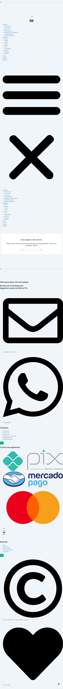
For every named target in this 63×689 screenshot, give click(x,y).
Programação (7, 48)
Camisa (4, 56)
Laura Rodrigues (8, 30)
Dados (5, 39)
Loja (4, 55)
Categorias (5, 37)
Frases (5, 42)
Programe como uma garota (11, 32)
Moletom (5, 60)
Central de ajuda (7, 548)
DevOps (6, 40)
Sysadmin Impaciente (9, 35)
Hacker (6, 45)
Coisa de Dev (7, 27)
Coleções (5, 24)
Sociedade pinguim (8, 34)
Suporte (6, 50)
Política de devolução (8, 550)
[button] (31, 125)
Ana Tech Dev (7, 26)
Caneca (4, 58)
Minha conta (6, 546)
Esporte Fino (6, 431)
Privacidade (5, 551)
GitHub (6, 43)
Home (4, 545)
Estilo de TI (7, 29)
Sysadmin (6, 52)
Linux (5, 47)
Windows (6, 53)
